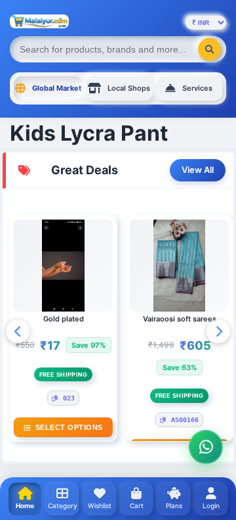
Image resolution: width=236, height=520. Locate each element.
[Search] (209, 49)
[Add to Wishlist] (110, 235)
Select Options (69, 427)
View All (198, 169)
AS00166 (185, 419)
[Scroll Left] (18, 331)
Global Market (56, 88)
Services (197, 88)
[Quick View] (110, 257)
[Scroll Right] (218, 331)
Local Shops (129, 88)
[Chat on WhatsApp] (206, 447)
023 (69, 398)
